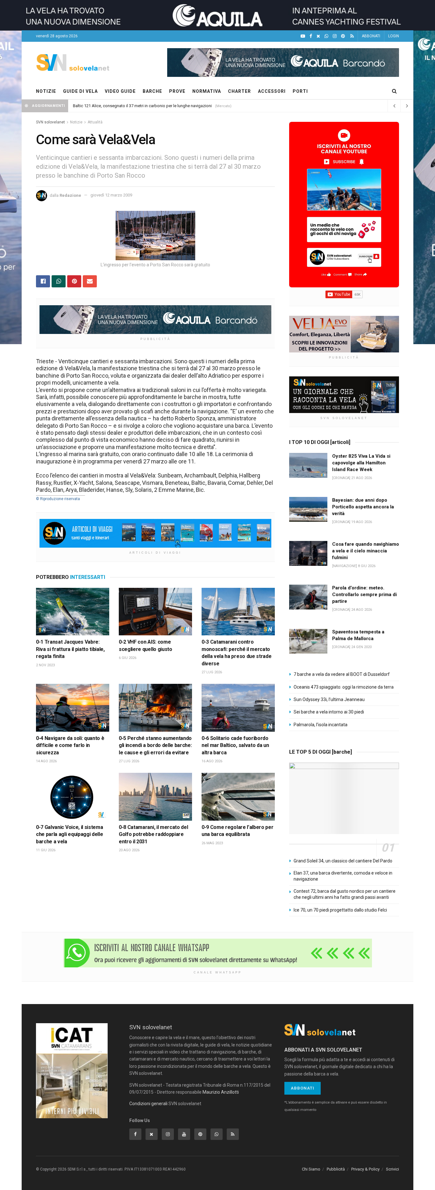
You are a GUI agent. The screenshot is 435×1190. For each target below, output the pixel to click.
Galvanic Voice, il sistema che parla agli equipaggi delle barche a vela (69, 834)
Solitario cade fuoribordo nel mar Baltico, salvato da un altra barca (235, 745)
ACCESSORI (272, 91)
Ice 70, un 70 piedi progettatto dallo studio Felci (340, 910)
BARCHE (152, 91)
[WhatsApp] (326, 36)
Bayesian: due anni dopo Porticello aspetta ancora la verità (363, 506)
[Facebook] (311, 36)
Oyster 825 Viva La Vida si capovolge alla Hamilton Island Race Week (361, 462)
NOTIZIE (46, 91)
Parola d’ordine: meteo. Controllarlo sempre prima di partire (364, 594)
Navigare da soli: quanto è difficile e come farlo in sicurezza (70, 745)
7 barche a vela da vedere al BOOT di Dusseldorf (342, 674)
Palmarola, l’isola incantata (320, 724)
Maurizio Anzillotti (221, 1092)
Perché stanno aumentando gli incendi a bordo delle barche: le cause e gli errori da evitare (155, 745)
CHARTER (239, 91)
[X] (318, 36)
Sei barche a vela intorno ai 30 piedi (329, 711)
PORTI (300, 91)
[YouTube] (303, 36)
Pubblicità (336, 1169)
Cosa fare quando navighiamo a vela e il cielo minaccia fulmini (365, 550)
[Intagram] (335, 36)
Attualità (95, 122)
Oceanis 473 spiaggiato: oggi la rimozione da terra (344, 687)
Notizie (76, 122)
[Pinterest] (343, 36)
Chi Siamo (311, 1169)
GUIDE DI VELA (80, 91)
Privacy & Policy (365, 1169)
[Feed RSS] (352, 36)
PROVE (177, 91)
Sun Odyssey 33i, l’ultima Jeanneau (329, 699)
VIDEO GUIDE (120, 91)
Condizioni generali (148, 1103)
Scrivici (392, 1169)
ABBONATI (371, 36)
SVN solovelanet (50, 122)
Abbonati (302, 1088)
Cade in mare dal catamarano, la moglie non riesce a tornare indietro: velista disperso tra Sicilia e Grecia (167, 105)
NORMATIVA (206, 91)
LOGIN (393, 36)
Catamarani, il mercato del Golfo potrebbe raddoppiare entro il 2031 (153, 834)
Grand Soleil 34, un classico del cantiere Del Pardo (343, 860)
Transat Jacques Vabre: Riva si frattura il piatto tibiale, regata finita (70, 649)
